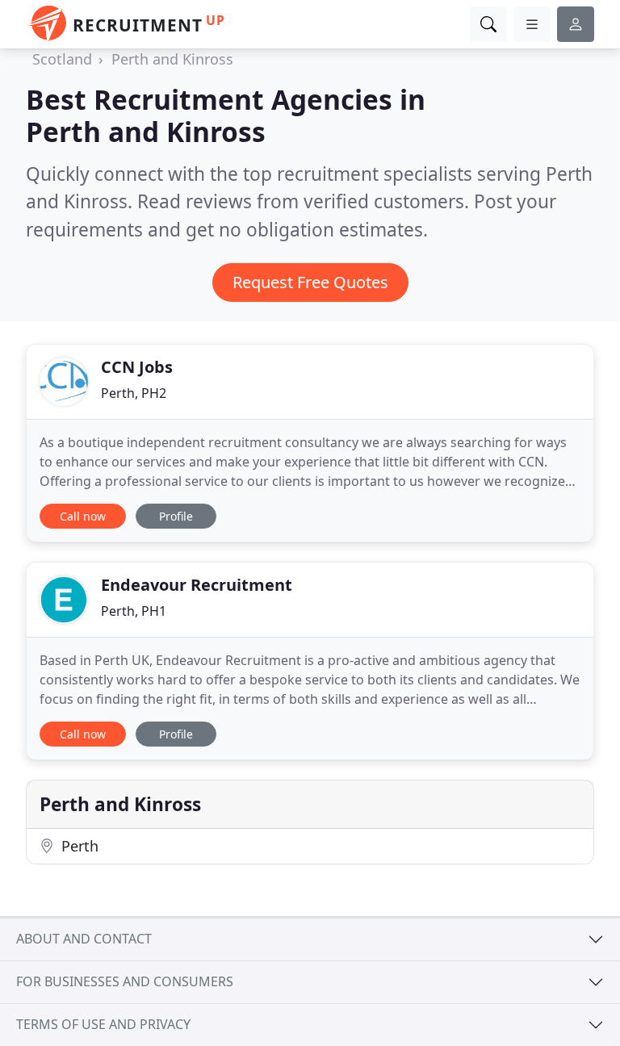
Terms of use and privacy (103, 1024)
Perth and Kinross (172, 59)
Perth (77, 846)
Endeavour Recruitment (196, 585)
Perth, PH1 (133, 611)
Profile (176, 516)
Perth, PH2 (133, 393)
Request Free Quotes (310, 282)
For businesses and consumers (124, 981)
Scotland (62, 59)
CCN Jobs (137, 367)
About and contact (84, 939)
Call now (83, 516)
